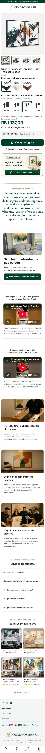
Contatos (5, 719)
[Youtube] (11, 703)
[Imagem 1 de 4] (5, 60)
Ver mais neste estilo (22, 692)
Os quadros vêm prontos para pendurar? (19, 608)
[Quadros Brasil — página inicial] (22, 7)
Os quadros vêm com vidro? (14, 599)
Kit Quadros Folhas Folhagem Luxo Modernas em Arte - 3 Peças (32, 682)
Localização (6, 714)
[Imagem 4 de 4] (36, 60)
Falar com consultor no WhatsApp (24, 277)
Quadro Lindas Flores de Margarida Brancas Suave (33, 653)
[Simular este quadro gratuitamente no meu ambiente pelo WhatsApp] (22, 165)
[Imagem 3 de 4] (26, 60)
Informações (7, 708)
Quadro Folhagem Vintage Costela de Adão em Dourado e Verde (12, 681)
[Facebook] (3, 703)
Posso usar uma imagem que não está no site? (21, 581)
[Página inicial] (22, 734)
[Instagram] (7, 703)
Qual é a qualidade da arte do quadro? (18, 590)
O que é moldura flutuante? (14, 572)
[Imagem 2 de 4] (15, 60)
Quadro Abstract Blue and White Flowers (10, 652)
